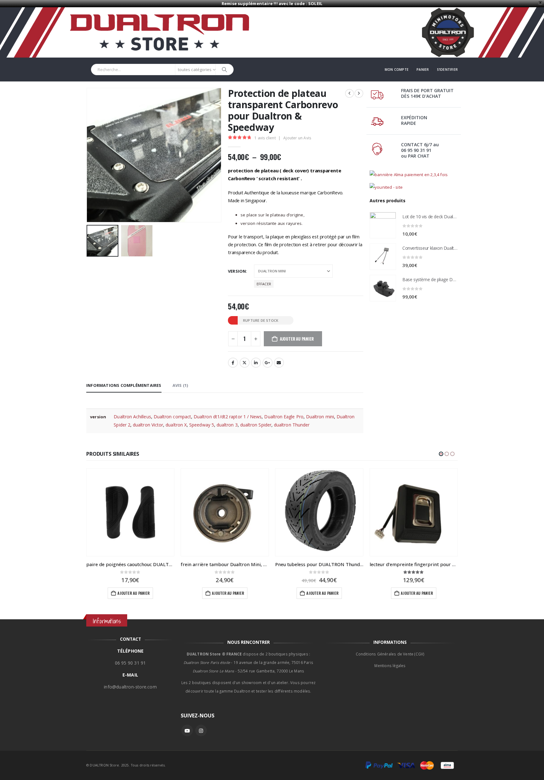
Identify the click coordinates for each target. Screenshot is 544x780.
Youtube (187, 730)
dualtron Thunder (291, 425)
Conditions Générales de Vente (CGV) (390, 653)
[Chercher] (224, 69)
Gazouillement (245, 363)
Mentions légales (389, 665)
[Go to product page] (383, 225)
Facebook (233, 363)
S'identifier (447, 69)
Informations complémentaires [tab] (124, 385)
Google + (268, 363)
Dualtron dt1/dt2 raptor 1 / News (228, 417)
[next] (358, 93)
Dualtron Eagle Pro (283, 417)
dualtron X (176, 425)
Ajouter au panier (133, 593)
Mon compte (397, 69)
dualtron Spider (255, 425)
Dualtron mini (320, 417)
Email (279, 363)
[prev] (349, 93)
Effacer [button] (264, 283)
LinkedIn (256, 363)
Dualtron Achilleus (132, 417)
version (237, 271)
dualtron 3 (227, 425)
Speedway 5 (201, 425)
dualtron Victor (148, 425)
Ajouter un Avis (297, 138)
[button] (88, 155)
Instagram (201, 730)
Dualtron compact (172, 417)
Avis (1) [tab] (180, 385)
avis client (265, 138)
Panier (422, 69)
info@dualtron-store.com (130, 687)
